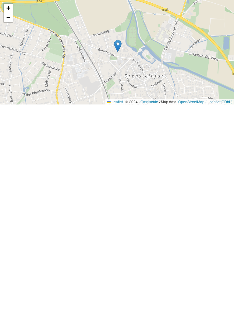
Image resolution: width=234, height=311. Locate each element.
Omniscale (149, 101)
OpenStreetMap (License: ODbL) (205, 101)
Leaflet (117, 101)
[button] (118, 46)
